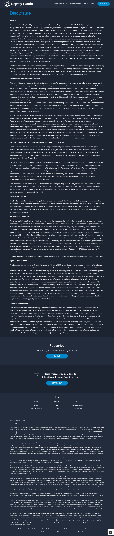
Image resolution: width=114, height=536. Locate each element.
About (92, 4)
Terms (77, 402)
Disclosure (78, 408)
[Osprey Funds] (18, 4)
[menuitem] (61, 4)
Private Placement (75, 4)
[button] (103, 4)
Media (86, 4)
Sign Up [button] (57, 356)
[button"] (55, 397)
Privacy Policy (77, 405)
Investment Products (60, 4)
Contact (57, 402)
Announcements (36, 408)
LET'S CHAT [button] (57, 383)
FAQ (57, 405)
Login (57, 408)
